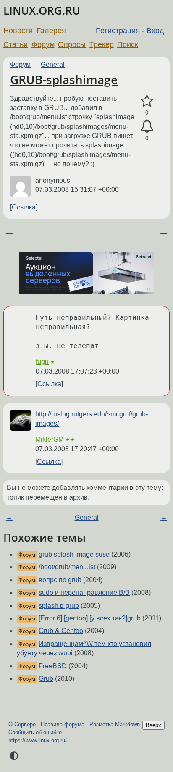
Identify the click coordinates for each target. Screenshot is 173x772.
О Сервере (22, 724)
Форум (43, 44)
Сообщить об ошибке (35, 732)
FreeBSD (53, 666)
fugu (42, 361)
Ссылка (24, 207)
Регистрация (118, 30)
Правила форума (62, 724)
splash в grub (59, 605)
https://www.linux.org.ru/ (37, 740)
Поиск (127, 44)
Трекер (101, 44)
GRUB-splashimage (64, 79)
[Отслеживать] (146, 126)
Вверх (153, 725)
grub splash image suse (74, 554)
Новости (18, 30)
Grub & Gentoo (61, 630)
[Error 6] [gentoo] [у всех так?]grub (90, 618)
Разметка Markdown (114, 724)
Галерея (51, 30)
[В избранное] (146, 101)
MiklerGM (49, 439)
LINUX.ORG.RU (41, 10)
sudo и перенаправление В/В (84, 592)
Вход (155, 30)
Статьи (15, 44)
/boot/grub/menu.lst (67, 566)
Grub (46, 678)
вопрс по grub (60, 580)
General (53, 64)
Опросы (72, 44)
